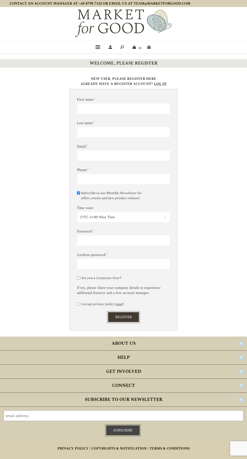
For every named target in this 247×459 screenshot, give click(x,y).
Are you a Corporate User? (101, 277)
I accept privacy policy (97, 304)
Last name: (85, 123)
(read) (119, 304)
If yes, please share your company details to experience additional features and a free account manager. (119, 290)
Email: (82, 146)
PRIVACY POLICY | (73, 448)
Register (123, 317)
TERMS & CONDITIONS (170, 448)
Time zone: (85, 208)
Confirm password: (91, 254)
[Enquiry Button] (149, 47)
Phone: (82, 170)
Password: (85, 231)
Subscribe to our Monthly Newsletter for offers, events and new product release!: (111, 195)
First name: (85, 99)
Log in (160, 83)
